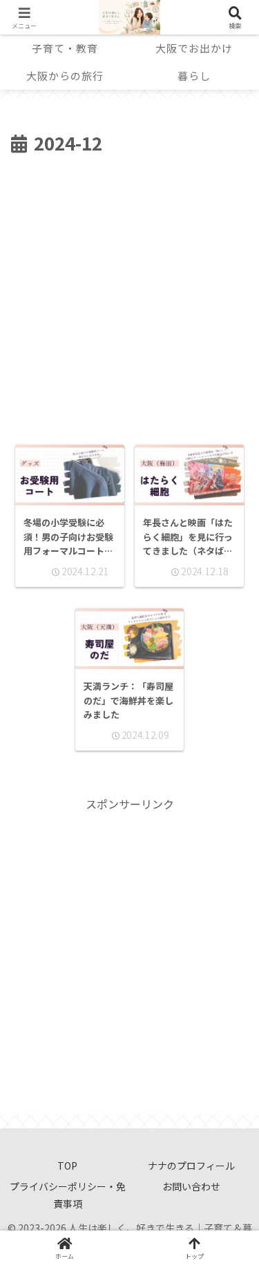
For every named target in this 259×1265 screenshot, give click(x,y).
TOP (67, 1165)
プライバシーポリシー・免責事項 (68, 1194)
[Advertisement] (129, 295)
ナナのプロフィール (191, 1165)
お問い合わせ (191, 1186)
